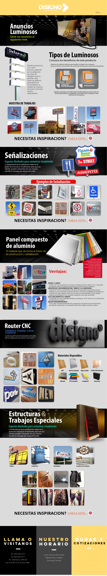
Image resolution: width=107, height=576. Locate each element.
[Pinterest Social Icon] (90, 138)
